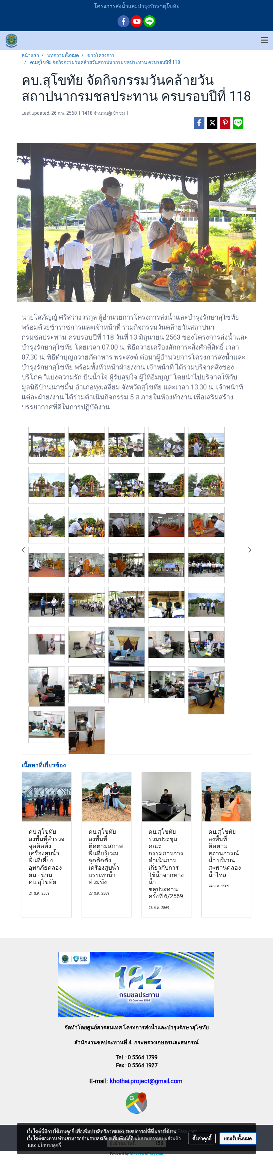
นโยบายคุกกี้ (49, 1145)
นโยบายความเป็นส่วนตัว (158, 1138)
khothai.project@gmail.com (146, 1081)
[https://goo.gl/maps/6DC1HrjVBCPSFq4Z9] (136, 1102)
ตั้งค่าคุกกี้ (201, 1138)
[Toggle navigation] (264, 40)
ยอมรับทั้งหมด (238, 1138)
